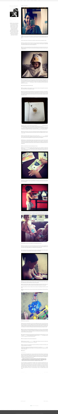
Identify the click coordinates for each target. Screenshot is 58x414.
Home (18, 0)
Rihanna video (44, 347)
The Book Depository (39, 125)
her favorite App (23, 133)
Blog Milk (40, 335)
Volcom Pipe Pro (31, 341)
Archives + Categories (34, 0)
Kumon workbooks (27, 148)
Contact (25, 0)
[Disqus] (34, 388)
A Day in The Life (24, 5)
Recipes (28, 0)
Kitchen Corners (14, 6)
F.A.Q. (39, 0)
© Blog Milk (32, 413)
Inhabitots (25, 335)
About (21, 0)
